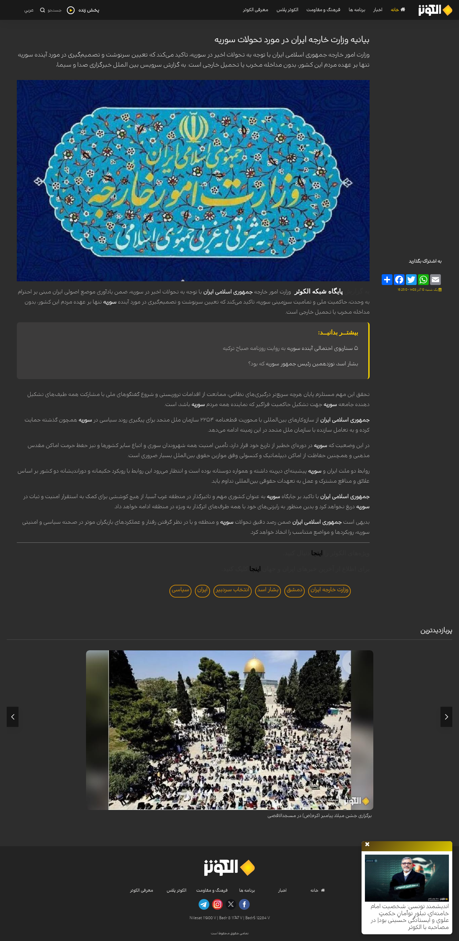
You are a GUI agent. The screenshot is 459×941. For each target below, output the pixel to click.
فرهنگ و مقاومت (323, 10)
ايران (202, 589)
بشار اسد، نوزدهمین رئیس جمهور (318, 363)
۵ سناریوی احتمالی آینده (329, 348)
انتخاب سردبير (232, 589)
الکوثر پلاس (287, 10)
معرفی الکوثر (255, 10)
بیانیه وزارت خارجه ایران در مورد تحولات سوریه (292, 40)
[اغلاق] (367, 845)
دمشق (294, 589)
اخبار (377, 10)
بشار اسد (268, 589)
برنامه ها (357, 10)
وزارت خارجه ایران (329, 589)
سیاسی (180, 589)
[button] (446, 717)
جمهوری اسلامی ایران (228, 291)
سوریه (110, 301)
